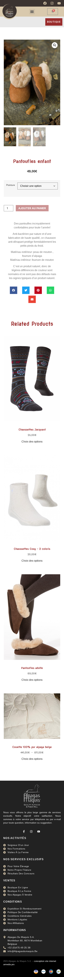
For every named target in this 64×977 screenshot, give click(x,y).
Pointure (10, 185)
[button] (32, 11)
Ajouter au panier (32, 208)
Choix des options (32, 441)
